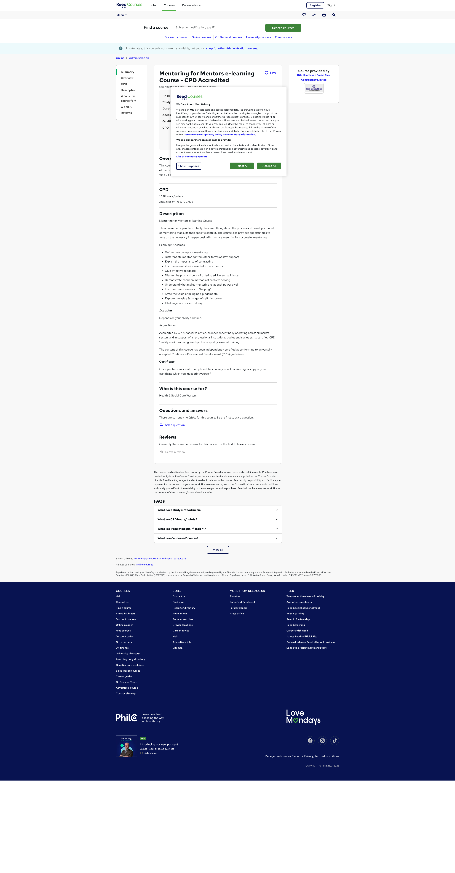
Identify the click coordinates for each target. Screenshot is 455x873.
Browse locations (183, 624)
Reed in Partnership (298, 619)
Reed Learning (295, 613)
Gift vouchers (124, 642)
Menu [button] (120, 15)
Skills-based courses (128, 670)
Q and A (126, 107)
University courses (258, 37)
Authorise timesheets (299, 602)
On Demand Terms (126, 682)
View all (218, 550)
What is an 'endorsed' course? (177, 538)
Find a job (178, 602)
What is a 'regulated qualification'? (181, 529)
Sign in (331, 5)
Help (118, 596)
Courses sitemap (126, 693)
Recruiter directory (184, 607)
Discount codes (125, 636)
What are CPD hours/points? (177, 519)
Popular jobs (180, 613)
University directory (128, 653)
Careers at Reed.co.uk (243, 602)
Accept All (269, 166)
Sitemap (178, 647)
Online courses (201, 37)
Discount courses (176, 37)
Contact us (122, 602)
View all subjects (125, 613)
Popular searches (183, 619)
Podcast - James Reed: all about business (311, 642)
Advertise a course (127, 687)
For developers (238, 607)
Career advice (191, 5)
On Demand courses (228, 37)
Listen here (150, 753)
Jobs (153, 5)
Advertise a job (182, 642)
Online (120, 58)
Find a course (156, 27)
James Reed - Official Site (302, 636)
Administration (139, 58)
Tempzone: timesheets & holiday (306, 596)
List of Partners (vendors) (192, 156)
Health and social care (166, 558)
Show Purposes (188, 166)
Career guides (124, 676)
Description (128, 90)
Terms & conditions (327, 756)
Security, (298, 756)
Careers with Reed (297, 630)
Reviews (126, 113)
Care (183, 558)
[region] (229, 131)
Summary (127, 72)
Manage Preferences (278, 756)
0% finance (122, 647)
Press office (237, 613)
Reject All (241, 166)
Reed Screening (296, 624)
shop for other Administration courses (231, 48)
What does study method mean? (179, 510)
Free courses (283, 37)
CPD (124, 84)
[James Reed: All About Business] (126, 746)
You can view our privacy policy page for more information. (220, 134)
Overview (127, 78)
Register (315, 5)
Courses (169, 5)
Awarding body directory (130, 659)
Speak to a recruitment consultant (306, 647)
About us (235, 596)
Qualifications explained (130, 665)
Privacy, (309, 756)
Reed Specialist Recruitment (303, 607)
